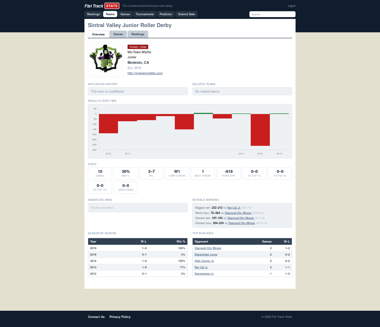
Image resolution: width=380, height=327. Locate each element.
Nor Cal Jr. (234, 207)
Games (125, 14)
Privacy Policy (120, 316)
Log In (292, 6)
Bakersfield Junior (206, 254)
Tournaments (145, 14)
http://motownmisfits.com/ (145, 73)
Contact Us (96, 316)
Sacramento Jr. (204, 273)
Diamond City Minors (238, 213)
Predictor (166, 14)
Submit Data (186, 14)
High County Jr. (204, 261)
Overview (98, 34)
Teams (110, 14)
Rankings (93, 14)
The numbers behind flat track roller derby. (147, 6)
